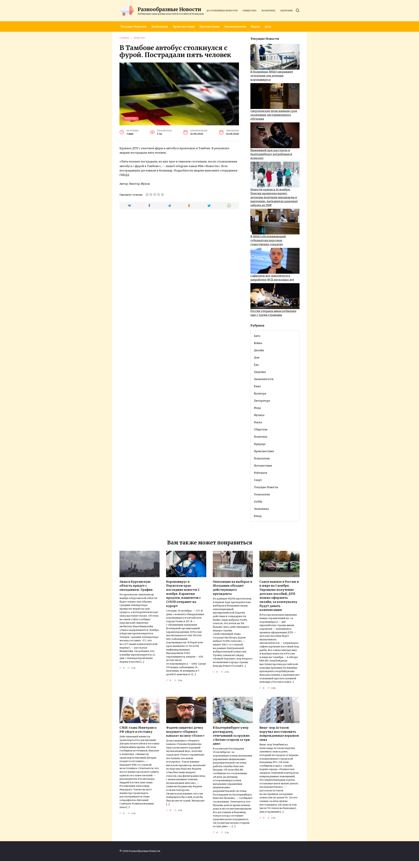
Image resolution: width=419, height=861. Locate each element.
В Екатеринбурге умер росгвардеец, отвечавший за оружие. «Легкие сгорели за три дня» (231, 736)
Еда (256, 364)
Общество (249, 10)
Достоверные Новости (222, 10)
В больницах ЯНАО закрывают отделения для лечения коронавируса (271, 75)
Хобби (258, 501)
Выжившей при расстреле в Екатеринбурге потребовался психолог (271, 154)
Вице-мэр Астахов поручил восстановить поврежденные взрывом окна (279, 734)
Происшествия (184, 26)
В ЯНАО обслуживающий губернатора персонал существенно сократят (268, 240)
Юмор (258, 516)
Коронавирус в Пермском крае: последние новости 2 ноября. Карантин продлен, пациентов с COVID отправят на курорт (183, 594)
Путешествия (209, 26)
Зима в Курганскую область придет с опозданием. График (136, 586)
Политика (268, 10)
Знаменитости (235, 26)
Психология (262, 458)
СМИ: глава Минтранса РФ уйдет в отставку (137, 730)
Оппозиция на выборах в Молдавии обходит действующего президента (232, 588)
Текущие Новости (133, 26)
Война (258, 343)
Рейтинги (260, 472)
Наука (255, 26)
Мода (257, 407)
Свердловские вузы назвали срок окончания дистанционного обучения (273, 114)
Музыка (259, 415)
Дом (268, 26)
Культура (260, 393)
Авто (257, 335)
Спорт (258, 480)
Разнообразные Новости (169, 9)
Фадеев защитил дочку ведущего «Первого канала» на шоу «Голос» (185, 731)
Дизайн (259, 350)
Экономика (159, 26)
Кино (257, 386)
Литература (262, 400)
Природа (259, 444)
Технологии (262, 494)
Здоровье (286, 10)
